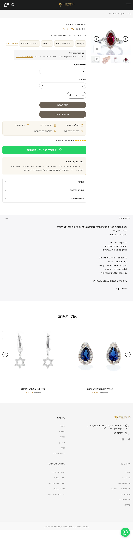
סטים (63, 448)
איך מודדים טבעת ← (24, 56)
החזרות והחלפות (44, 190)
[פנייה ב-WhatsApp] (125, 532)
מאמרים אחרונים (58, 472)
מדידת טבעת (59, 477)
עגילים (62, 437)
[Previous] (125, 39)
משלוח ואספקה (44, 198)
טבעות (62, 426)
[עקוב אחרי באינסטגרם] (122, 440)
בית (129, 14)
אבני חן (62, 442)
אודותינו (127, 472)
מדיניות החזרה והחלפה (121, 488)
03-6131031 (119, 433)
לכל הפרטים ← (12, 43)
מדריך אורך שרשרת (56, 483)
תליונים (62, 431)
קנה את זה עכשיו (62, 114)
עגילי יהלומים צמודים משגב (100, 388)
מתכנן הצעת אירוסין (56, 494)
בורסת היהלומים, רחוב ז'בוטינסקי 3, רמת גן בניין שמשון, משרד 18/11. (105, 427)
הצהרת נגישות (124, 483)
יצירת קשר (126, 477)
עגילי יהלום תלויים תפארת (33, 388)
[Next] (96, 39)
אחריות (44, 181)
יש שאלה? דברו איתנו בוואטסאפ (42, 149)
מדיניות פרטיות (124, 499)
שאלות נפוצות (59, 488)
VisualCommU (50, 526)
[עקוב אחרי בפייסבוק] (129, 440)
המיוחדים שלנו (59, 453)
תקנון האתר (125, 494)
